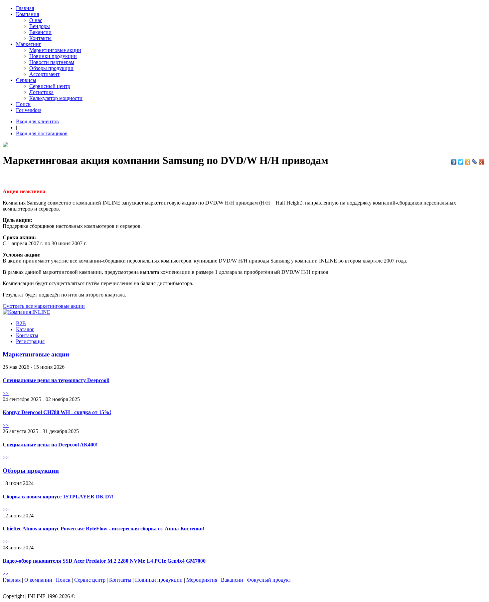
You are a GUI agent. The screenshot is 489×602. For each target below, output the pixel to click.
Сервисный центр (49, 86)
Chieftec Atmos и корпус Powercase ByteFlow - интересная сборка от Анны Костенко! (103, 528)
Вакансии (40, 32)
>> (6, 393)
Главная (25, 8)
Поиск (23, 104)
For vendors (28, 110)
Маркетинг (28, 44)
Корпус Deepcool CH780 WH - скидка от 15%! (57, 412)
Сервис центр (89, 580)
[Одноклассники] (467, 162)
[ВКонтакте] (453, 162)
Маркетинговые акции (55, 50)
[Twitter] (460, 162)
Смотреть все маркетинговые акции (44, 306)
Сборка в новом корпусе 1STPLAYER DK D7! (58, 496)
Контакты (40, 38)
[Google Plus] (481, 162)
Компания (27, 14)
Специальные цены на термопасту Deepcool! (56, 380)
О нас (35, 20)
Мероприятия (201, 580)
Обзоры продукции (51, 68)
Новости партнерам (51, 62)
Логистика (41, 92)
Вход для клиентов (37, 121)
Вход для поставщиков (42, 133)
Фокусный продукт (269, 580)
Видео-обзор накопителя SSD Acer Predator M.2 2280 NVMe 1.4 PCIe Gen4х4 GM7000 (104, 561)
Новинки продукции (53, 56)
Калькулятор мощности (55, 98)
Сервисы (26, 80)
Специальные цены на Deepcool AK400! (50, 444)
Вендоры (39, 26)
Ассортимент (44, 74)
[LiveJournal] (474, 162)
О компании (38, 580)
